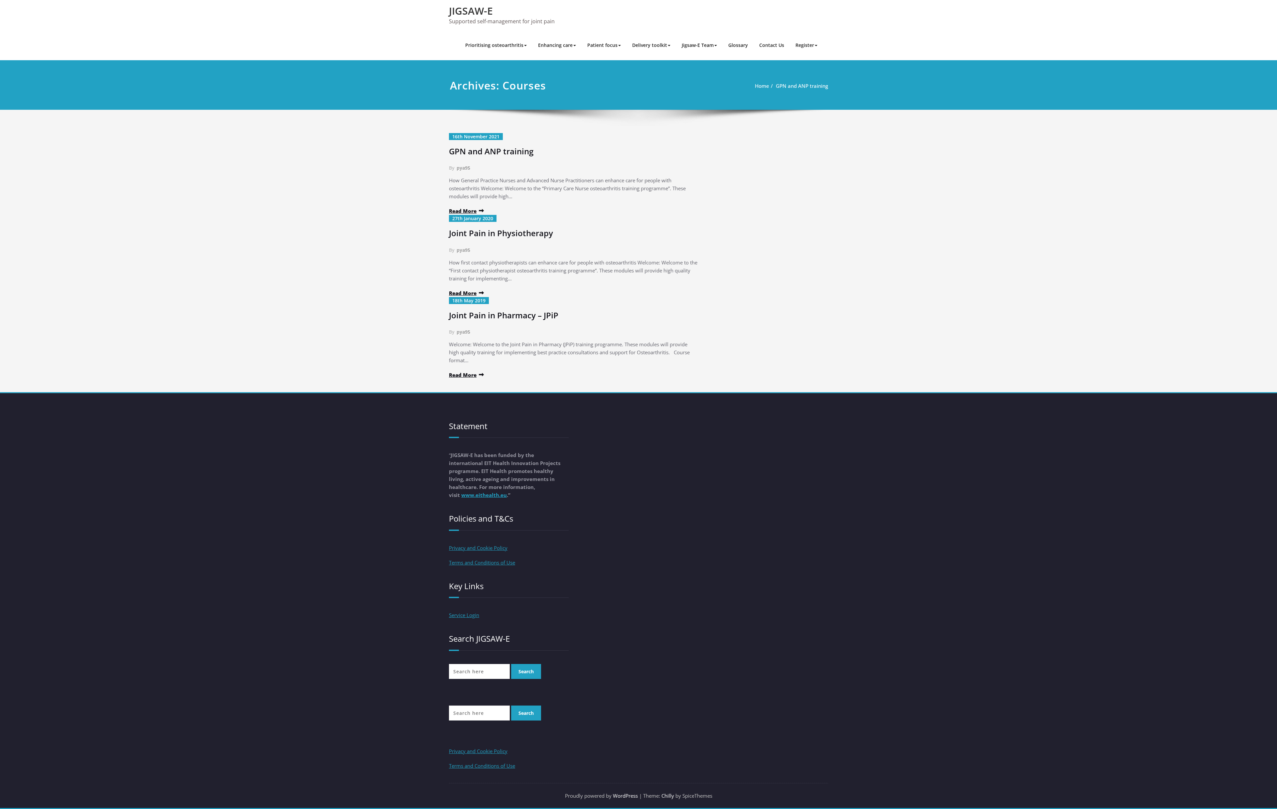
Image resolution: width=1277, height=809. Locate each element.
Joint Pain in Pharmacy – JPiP (503, 315)
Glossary (738, 45)
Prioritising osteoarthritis (494, 45)
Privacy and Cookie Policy (478, 548)
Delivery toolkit (649, 45)
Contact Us (771, 45)
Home (762, 85)
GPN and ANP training (802, 85)
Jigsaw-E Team (698, 45)
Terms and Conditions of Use (482, 562)
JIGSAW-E (471, 11)
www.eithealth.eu (484, 495)
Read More (463, 211)
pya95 (463, 168)
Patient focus (602, 45)
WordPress (625, 795)
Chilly (667, 795)
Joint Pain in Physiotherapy (501, 233)
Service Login (464, 615)
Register (804, 45)
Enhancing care (555, 45)
